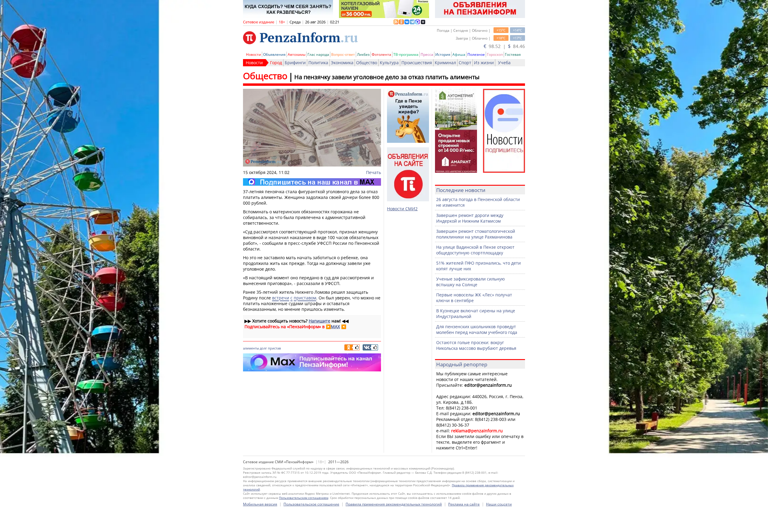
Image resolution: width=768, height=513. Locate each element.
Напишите (319, 321)
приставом (305, 298)
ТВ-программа (405, 54)
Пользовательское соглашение (311, 504)
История (442, 54)
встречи (280, 298)
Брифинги (295, 62)
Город (276, 62)
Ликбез (363, 54)
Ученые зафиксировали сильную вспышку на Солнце (470, 281)
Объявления (274, 54)
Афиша (458, 54)
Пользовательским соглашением (303, 498)
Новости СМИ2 (402, 209)
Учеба (504, 62)
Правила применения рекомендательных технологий (394, 504)
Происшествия (416, 62)
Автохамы (296, 54)
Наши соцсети (499, 504)
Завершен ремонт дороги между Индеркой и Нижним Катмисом (469, 218)
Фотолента (381, 54)
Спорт (465, 62)
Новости (253, 54)
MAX (335, 326)
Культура (389, 62)
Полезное (476, 54)
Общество (366, 62)
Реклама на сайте (464, 504)
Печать (373, 172)
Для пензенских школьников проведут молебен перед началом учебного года (476, 329)
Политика (318, 62)
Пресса (427, 54)
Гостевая (513, 54)
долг (263, 348)
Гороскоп (495, 54)
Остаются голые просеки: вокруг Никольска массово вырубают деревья (476, 345)
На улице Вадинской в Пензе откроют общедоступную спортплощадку (475, 250)
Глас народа (318, 54)
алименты (251, 348)
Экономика (342, 62)
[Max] (312, 182)
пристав (274, 348)
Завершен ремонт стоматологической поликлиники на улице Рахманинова (475, 234)
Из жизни (484, 62)
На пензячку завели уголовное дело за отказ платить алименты (386, 77)
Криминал (445, 62)
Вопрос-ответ (343, 54)
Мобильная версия (260, 504)
